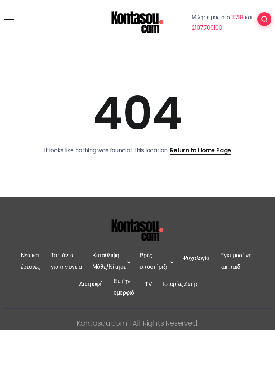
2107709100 (207, 28)
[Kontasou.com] (137, 22)
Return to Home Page (200, 150)
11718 (237, 17)
